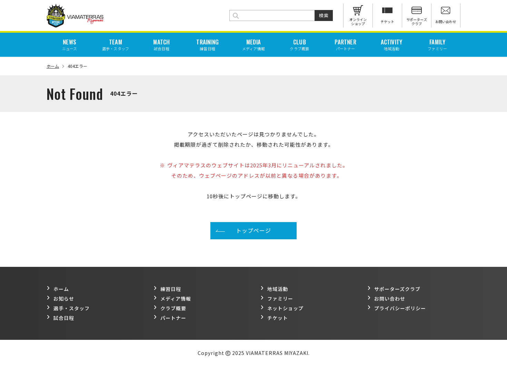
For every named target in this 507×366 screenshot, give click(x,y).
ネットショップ (285, 308)
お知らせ (63, 298)
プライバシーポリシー (400, 308)
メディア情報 (175, 298)
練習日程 (170, 288)
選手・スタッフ (71, 308)
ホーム (53, 66)
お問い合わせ (389, 298)
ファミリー (280, 298)
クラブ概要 (173, 308)
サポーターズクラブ (397, 288)
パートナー (173, 317)
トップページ (253, 230)
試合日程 (63, 317)
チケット (277, 317)
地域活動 (277, 288)
